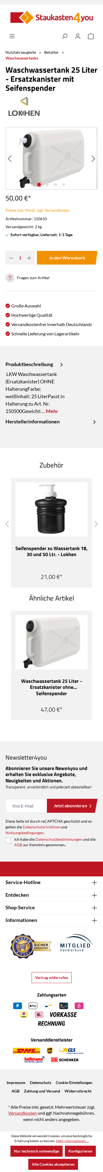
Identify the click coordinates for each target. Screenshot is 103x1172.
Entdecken (17, 895)
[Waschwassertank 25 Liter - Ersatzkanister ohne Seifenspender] (51, 642)
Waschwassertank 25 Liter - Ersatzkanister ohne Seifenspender (51, 687)
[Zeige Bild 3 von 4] (55, 184)
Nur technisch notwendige (36, 1151)
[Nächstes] (93, 158)
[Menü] (12, 36)
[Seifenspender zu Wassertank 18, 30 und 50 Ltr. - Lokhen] (51, 509)
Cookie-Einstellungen (74, 1082)
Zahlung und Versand (42, 1091)
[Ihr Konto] (77, 36)
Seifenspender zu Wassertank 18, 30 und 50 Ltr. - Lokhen (51, 551)
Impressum (16, 1082)
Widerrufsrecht (78, 1091)
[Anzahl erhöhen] (29, 258)
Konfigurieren (80, 1151)
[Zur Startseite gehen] (51, 17)
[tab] (35, 387)
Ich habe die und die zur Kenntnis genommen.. (55, 842)
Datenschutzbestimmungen (58, 839)
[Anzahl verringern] (11, 258)
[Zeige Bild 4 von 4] (64, 184)
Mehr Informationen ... (72, 1141)
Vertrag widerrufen (51, 977)
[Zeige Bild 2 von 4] (47, 184)
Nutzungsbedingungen (24, 832)
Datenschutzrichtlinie (41, 827)
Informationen (21, 920)
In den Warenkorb (67, 257)
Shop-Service (20, 907)
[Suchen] (64, 36)
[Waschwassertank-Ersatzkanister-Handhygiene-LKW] (51, 158)
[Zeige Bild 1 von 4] (39, 184)
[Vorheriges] (10, 158)
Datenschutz (40, 1082)
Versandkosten (22, 1113)
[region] (51, 158)
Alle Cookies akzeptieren (53, 1164)
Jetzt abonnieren (70, 805)
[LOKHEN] (51, 106)
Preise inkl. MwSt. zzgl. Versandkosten (37, 210)
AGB (18, 844)
